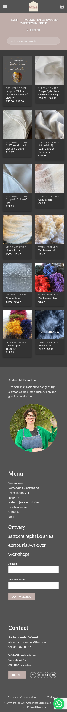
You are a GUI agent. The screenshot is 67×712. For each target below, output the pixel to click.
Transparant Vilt (18, 492)
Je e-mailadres (16, 579)
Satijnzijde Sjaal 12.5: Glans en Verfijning (47, 148)
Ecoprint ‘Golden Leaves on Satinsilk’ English (17, 94)
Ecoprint (13, 497)
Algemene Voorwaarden (22, 697)
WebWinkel (16, 483)
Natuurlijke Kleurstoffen (24, 502)
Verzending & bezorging (23, 487)
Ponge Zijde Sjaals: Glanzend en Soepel (49, 93)
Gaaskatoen (45, 199)
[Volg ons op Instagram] (40, 675)
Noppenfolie (13, 297)
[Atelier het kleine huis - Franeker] (33, 6)
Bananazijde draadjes (13, 347)
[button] (5, 6)
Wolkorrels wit (47, 250)
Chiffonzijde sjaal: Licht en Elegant (16, 147)
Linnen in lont (14, 250)
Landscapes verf (18, 507)
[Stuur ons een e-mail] (46, 675)
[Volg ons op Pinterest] (53, 675)
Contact (13, 511)
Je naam (13, 563)
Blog (11, 516)
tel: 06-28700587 (19, 646)
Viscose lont (45, 345)
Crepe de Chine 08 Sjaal (16, 201)
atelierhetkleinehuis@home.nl (27, 642)
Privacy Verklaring (48, 697)
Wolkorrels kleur (48, 297)
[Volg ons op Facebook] (33, 675)
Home (14, 19)
